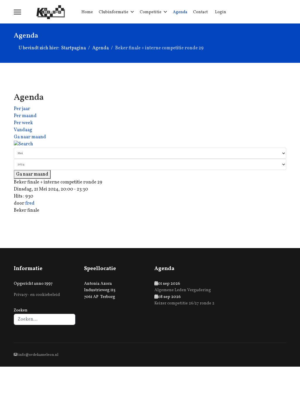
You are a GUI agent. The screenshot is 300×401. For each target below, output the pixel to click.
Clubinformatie (113, 12)
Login (220, 12)
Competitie (150, 12)
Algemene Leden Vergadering (182, 290)
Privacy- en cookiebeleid (37, 295)
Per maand (25, 116)
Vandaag (23, 130)
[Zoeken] (150, 144)
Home (87, 12)
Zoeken (21, 310)
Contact (200, 12)
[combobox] (44, 319)
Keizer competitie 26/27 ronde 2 (184, 303)
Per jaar (22, 109)
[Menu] (17, 12)
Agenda (180, 12)
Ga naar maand (30, 137)
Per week (23, 123)
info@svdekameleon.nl (38, 355)
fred (30, 203)
